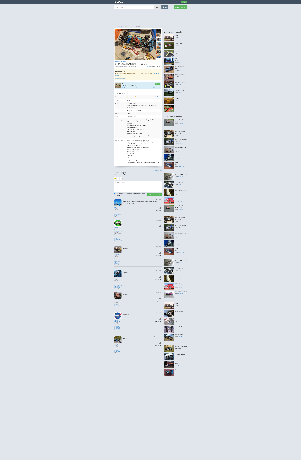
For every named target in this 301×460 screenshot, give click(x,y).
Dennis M (180, 123)
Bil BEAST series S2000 (181, 174)
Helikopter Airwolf (179, 90)
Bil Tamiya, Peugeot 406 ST (180, 59)
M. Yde (179, 70)
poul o (179, 37)
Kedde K (180, 184)
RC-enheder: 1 (117, 351)
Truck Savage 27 (179, 311)
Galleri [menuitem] (126, 2)
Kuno (115, 278)
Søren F (116, 299)
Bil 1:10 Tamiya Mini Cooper (180, 199)
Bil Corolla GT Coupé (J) (181, 291)
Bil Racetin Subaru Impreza (179, 67)
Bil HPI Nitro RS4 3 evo (181, 319)
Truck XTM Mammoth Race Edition (180, 132)
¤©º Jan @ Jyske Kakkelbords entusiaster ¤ (118, 229)
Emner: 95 (116, 242)
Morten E (180, 92)
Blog (141, 2)
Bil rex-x (177, 370)
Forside (116, 27)
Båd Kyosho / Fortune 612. (180, 191)
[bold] (121, 178)
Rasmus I (180, 100)
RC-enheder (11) (125, 88)
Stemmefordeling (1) (120, 78)
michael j (180, 371)
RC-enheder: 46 (118, 285)
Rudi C (179, 135)
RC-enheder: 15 (118, 328)
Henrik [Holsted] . (117, 321)
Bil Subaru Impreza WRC (180, 163)
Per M (123, 83)
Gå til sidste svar (157, 170)
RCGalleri (118, 2)
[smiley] (115, 178)
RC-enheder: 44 (118, 240)
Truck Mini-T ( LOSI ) (180, 82)
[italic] (118, 178)
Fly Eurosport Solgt (180, 74)
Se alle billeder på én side (121, 61)
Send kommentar (154, 194)
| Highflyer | (181, 176)
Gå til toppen (158, 357)
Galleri (121, 27)
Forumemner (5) (133, 88)
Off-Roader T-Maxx (180, 354)
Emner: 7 (116, 215)
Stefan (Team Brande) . (180, 167)
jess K (179, 194)
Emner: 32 (116, 329)
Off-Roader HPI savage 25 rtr (179, 120)
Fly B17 (177, 35)
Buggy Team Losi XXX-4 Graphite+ (181, 140)
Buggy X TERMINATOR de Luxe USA (181, 347)
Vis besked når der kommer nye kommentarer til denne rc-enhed (130, 194)
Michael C (180, 62)
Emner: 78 (116, 263)
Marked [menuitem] (131, 2)
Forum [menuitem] (136, 2)
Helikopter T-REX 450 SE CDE (180, 363)
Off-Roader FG (179, 182)
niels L (116, 207)
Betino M (180, 321)
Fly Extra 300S (178, 43)
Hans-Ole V (181, 356)
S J (178, 53)
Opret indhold (180, 7)
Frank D (180, 201)
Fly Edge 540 (178, 106)
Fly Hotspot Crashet (180, 51)
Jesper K (116, 254)
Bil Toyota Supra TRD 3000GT (180, 148)
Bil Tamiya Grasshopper (178, 156)
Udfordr (158, 97)
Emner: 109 (117, 287)
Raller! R (180, 336)
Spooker (180, 143)
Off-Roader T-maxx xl (180, 327)
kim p (179, 328)
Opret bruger (175, 2)
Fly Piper (177, 98)
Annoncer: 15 (117, 286)
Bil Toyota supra (179, 334)
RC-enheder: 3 (117, 214)
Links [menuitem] (145, 2)
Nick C (179, 313)
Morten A (180, 158)
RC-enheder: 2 (117, 307)
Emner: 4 (116, 308)
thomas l (116, 344)
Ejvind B (180, 84)
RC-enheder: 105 (117, 262)
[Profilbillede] (118, 202)
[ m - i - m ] (180, 151)
